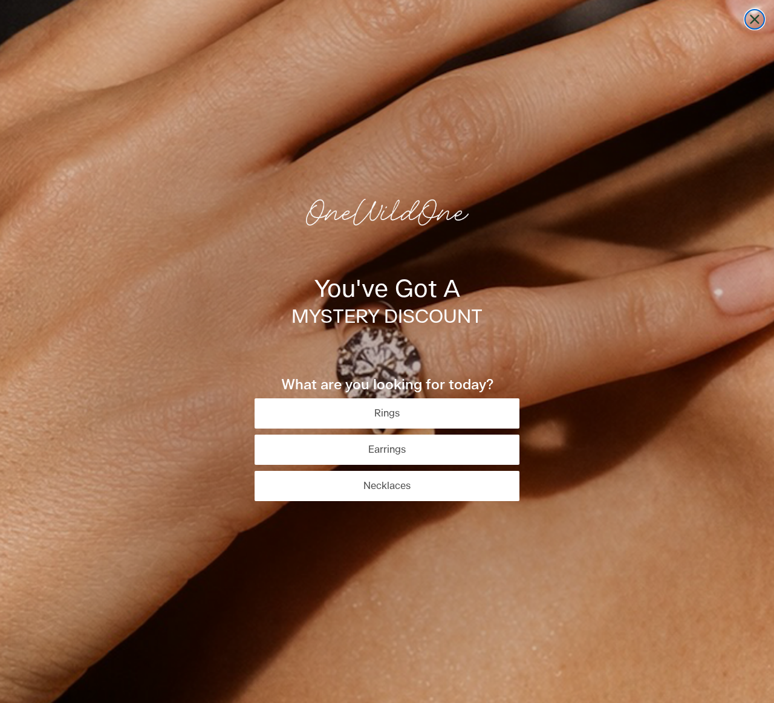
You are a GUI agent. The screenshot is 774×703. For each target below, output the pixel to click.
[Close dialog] (754, 19)
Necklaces (387, 486)
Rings (387, 413)
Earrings (387, 449)
